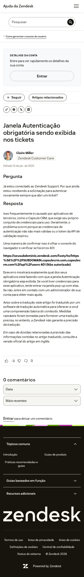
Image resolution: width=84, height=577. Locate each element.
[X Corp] (21, 109)
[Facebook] (14, 109)
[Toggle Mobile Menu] (76, 6)
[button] (39, 444)
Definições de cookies (24, 546)
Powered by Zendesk (47, 566)
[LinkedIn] (28, 109)
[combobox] (42, 389)
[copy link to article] (6, 109)
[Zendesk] (42, 514)
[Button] (6, 360)
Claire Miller (25, 153)
